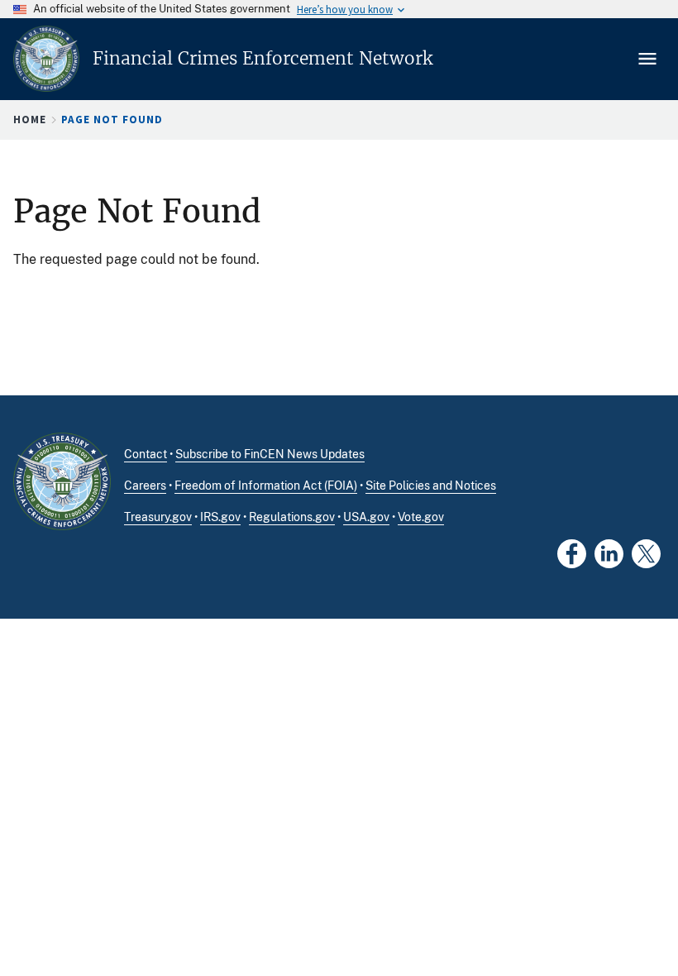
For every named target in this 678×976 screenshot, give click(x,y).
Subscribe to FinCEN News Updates (270, 454)
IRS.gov (220, 517)
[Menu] (649, 59)
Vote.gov (421, 517)
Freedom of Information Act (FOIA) (265, 485)
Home (29, 119)
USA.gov (366, 517)
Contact (145, 454)
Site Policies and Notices (430, 485)
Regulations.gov (292, 517)
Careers (145, 485)
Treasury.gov (158, 517)
